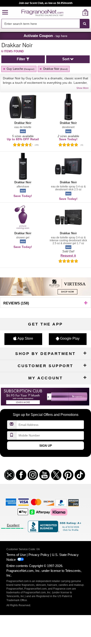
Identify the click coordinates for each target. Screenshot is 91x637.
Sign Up (45, 445)
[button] (5, 12)
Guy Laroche (20, 68)
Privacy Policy (38, 555)
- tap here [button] (45, 35)
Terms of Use (16, 555)
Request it (68, 255)
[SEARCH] (84, 24)
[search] (78, 12)
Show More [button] (82, 88)
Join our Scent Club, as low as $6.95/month (45, 3)
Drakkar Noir (55, 68)
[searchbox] (41, 23)
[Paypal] (61, 502)
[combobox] (45, 24)
